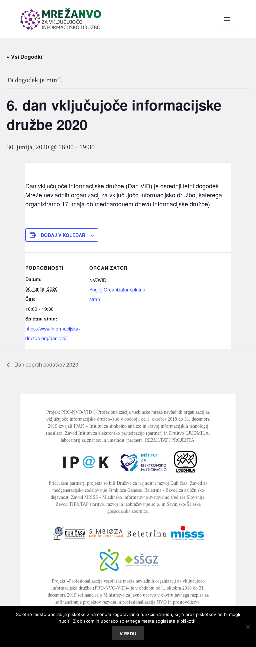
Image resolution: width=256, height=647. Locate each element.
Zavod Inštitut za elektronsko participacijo (105, 433)
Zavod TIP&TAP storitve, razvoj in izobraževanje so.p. (108, 504)
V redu (128, 633)
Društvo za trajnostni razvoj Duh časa (152, 483)
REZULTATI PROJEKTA (169, 440)
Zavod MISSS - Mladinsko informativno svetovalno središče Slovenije (137, 497)
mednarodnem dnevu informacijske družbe (151, 203)
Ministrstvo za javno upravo (129, 595)
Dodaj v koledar (63, 235)
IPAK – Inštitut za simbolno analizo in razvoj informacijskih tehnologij (141, 426)
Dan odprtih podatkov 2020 (45, 364)
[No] (247, 626)
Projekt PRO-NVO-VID (69, 412)
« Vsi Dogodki (24, 56)
